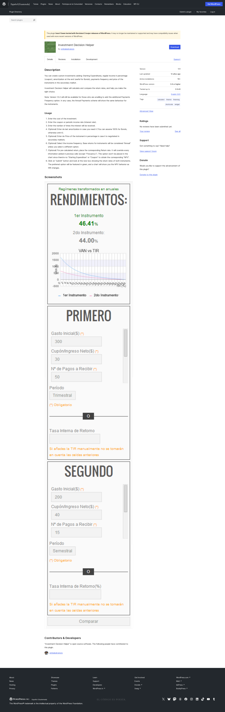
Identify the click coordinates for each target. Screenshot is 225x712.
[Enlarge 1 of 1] (130, 184)
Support (177, 59)
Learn (95, 677)
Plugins (54, 685)
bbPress (180, 685)
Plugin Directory (15, 12)
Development (92, 59)
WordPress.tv (99, 688)
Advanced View (146, 111)
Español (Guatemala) (39, 699)
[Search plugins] (34, 20)
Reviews (62, 59)
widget (177, 104)
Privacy (12, 688)
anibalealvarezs (67, 49)
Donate (138, 685)
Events (137, 681)
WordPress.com (183, 677)
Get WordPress (214, 4)
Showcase (55, 677)
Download (175, 47)
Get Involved (140, 677)
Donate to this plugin (149, 174)
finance (168, 99)
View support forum (148, 151)
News (11, 681)
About (11, 677)
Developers (97, 685)
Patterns (54, 688)
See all (177, 131)
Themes (54, 681)
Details (50, 59)
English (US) (175, 94)
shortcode (169, 104)
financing (176, 99)
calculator (161, 99)
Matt (179, 681)
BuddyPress (182, 688)
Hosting (12, 685)
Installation (76, 59)
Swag (138, 688)
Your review (145, 131)
